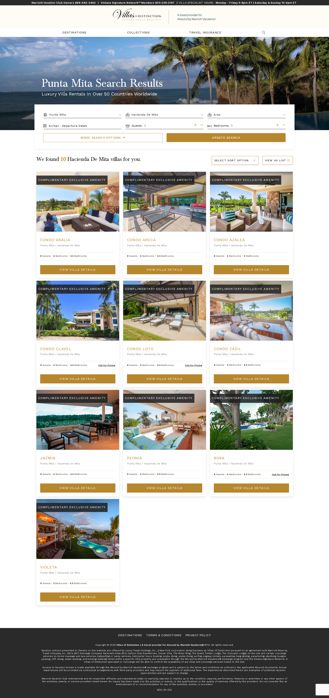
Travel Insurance (205, 32)
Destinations (74, 32)
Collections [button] (138, 32)
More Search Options (101, 137)
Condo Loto (140, 349)
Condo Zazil (227, 349)
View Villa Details (78, 269)
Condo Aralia (55, 240)
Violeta (48, 567)
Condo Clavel (55, 349)
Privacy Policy (198, 635)
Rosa (219, 458)
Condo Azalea (229, 240)
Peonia (134, 458)
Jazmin (48, 458)
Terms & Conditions (163, 635)
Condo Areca (141, 240)
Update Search (226, 137)
